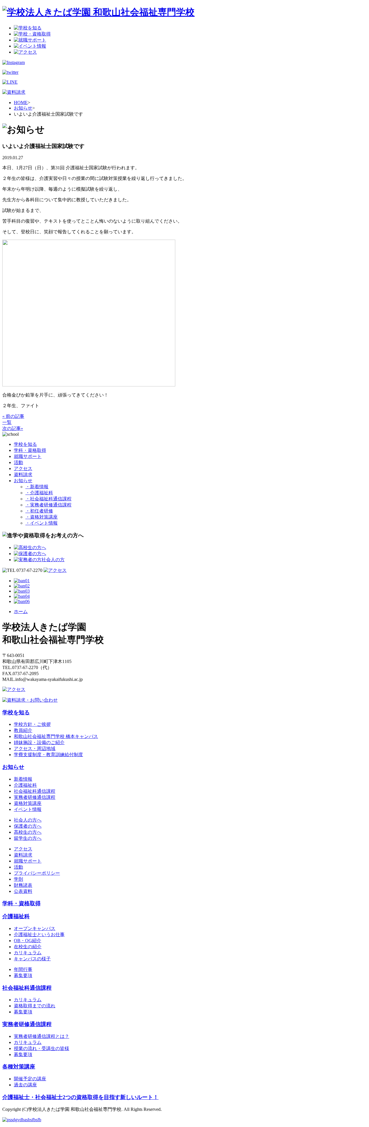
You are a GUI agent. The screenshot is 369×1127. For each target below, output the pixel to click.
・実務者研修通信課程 (48, 504)
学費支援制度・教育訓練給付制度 (48, 754)
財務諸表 (23, 885)
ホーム (21, 611)
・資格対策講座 (41, 516)
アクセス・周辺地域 (34, 748)
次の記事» (12, 428)
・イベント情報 (41, 523)
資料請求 (23, 474)
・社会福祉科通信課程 (48, 498)
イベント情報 (28, 809)
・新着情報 (36, 486)
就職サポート (28, 456)
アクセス (23, 468)
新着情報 (23, 779)
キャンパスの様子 (32, 958)
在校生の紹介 (28, 946)
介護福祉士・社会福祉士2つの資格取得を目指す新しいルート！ (80, 1097)
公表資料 (23, 891)
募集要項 (23, 975)
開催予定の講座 (30, 1078)
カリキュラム (28, 952)
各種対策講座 (18, 1067)
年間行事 (23, 969)
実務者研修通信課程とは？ (41, 1036)
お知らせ (23, 108)
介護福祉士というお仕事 (39, 934)
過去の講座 (25, 1084)
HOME (21, 102)
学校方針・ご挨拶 (32, 724)
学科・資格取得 (30, 450)
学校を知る (25, 444)
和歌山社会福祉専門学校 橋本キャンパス (56, 736)
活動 (18, 462)
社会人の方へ (28, 820)
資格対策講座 (28, 803)
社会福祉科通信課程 (34, 791)
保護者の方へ (28, 826)
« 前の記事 (13, 416)
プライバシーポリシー (37, 873)
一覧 (7, 422)
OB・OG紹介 (27, 940)
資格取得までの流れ (34, 1005)
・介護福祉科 (39, 492)
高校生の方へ (28, 832)
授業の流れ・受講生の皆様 (41, 1048)
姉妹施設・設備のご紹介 (39, 742)
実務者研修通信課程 (34, 797)
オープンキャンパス (34, 928)
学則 (18, 879)
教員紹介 (23, 730)
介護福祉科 (25, 785)
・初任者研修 (39, 510)
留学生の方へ (28, 838)
